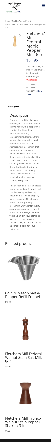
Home (7, 21)
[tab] (25, 106)
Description (13, 106)
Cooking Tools (18, 21)
